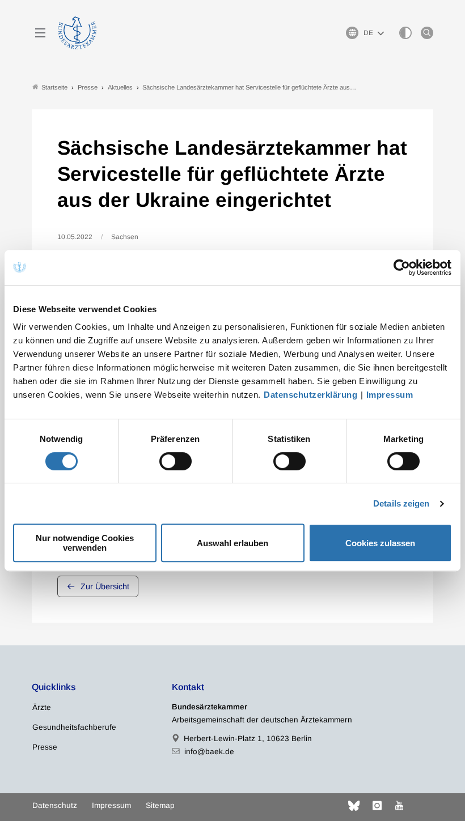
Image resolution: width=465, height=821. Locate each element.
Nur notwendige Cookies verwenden (85, 542)
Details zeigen (401, 503)
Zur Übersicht (105, 586)
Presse (44, 747)
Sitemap (160, 805)
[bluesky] (354, 805)
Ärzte (41, 707)
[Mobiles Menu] (40, 32)
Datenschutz (54, 805)
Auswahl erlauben (232, 543)
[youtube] (399, 805)
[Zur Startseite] (77, 33)
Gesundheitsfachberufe (74, 727)
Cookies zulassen (380, 543)
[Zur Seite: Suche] (427, 33)
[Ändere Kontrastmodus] (405, 33)
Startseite (54, 87)
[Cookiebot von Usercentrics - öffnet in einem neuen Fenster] (402, 267)
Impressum (389, 394)
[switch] (175, 461)
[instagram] (377, 805)
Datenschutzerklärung (310, 394)
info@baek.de (209, 751)
